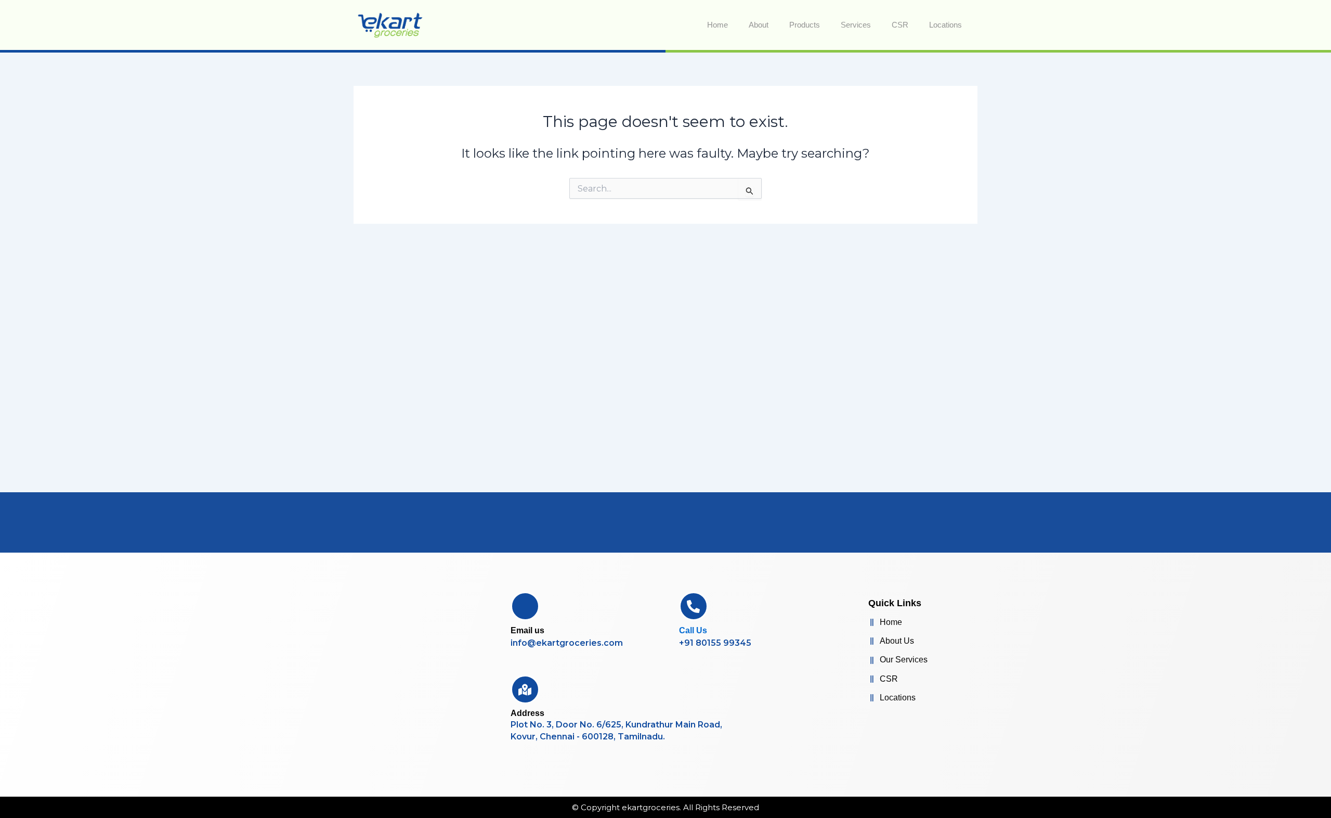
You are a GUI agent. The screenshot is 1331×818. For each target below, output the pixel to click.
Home (717, 24)
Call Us (693, 630)
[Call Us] (693, 606)
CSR (900, 24)
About (758, 24)
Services (856, 24)
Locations (945, 24)
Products (804, 24)
